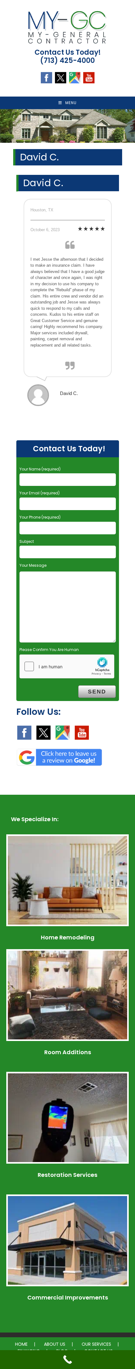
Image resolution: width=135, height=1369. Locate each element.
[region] (67, 125)
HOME (21, 1344)
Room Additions (67, 1052)
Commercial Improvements (67, 1297)
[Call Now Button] (67, 1359)
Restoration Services (67, 1175)
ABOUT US (54, 1344)
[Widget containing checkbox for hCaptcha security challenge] (66, 666)
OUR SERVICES (96, 1344)
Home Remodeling (67, 937)
